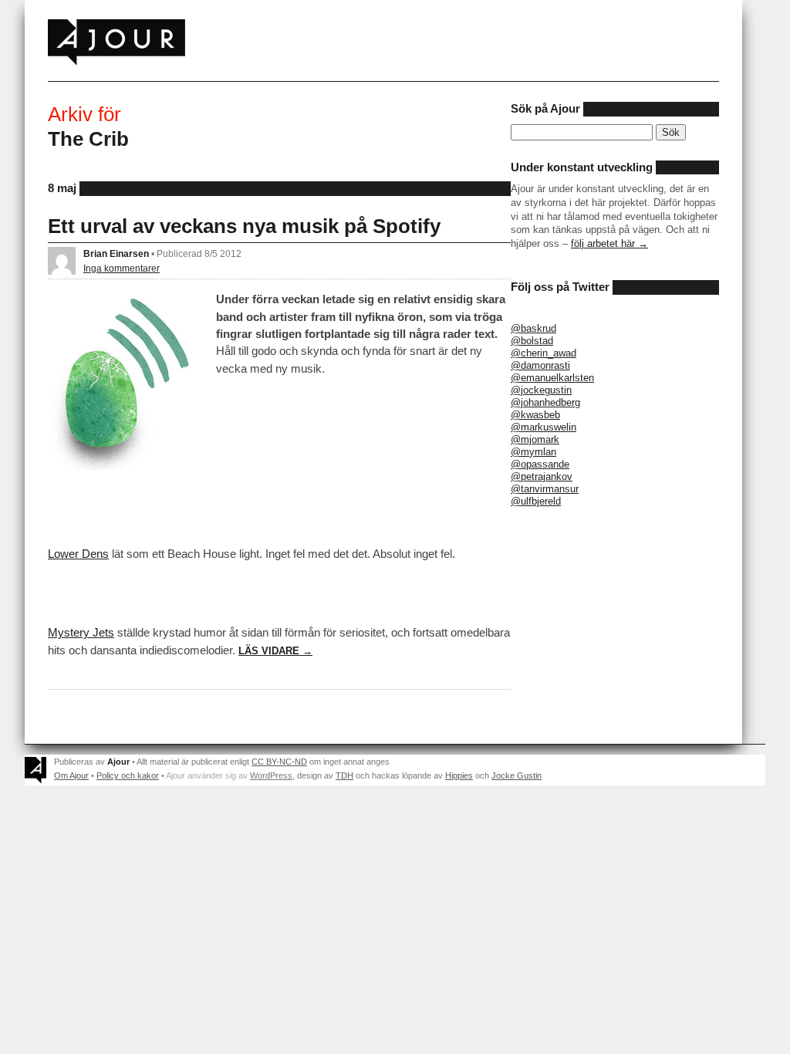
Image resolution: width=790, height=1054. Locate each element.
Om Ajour (71, 775)
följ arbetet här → (609, 243)
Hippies (459, 775)
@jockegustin (541, 390)
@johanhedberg (545, 402)
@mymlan (533, 452)
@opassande (540, 464)
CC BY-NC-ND (279, 761)
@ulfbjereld (536, 501)
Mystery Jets (81, 632)
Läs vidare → (275, 651)
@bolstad (532, 340)
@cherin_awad (543, 353)
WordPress (271, 775)
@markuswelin (543, 427)
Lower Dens (78, 553)
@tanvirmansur (545, 489)
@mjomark (535, 439)
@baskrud (533, 328)
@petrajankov (541, 476)
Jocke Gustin (516, 775)
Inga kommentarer (121, 268)
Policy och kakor (127, 775)
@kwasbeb (535, 415)
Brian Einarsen (116, 253)
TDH (344, 775)
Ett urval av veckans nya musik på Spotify (244, 226)
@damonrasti (540, 365)
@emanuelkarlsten (552, 377)
